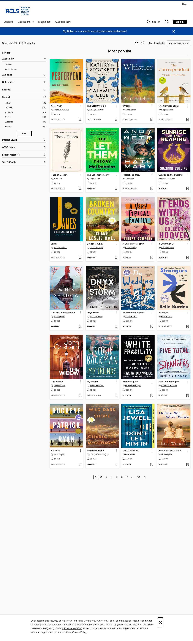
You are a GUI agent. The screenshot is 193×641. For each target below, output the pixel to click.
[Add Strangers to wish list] (187, 327)
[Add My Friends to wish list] (116, 396)
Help (184, 4)
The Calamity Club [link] (96, 106)
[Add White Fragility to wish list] (151, 396)
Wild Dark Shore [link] (95, 450)
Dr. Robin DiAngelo (133, 385)
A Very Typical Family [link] (133, 244)
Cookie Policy (79, 632)
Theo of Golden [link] (59, 175)
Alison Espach (131, 316)
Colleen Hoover (167, 247)
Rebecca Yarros (96, 316)
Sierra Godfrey (131, 247)
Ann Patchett (130, 110)
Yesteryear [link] (56, 106)
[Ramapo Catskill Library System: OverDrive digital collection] (18, 10)
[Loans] (166, 22)
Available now (11, 69)
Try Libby (68, 31)
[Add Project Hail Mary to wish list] (151, 189)
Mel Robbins (95, 179)
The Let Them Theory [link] (98, 175)
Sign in (180, 22)
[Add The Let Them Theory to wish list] (116, 189)
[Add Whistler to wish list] (151, 120)
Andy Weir (129, 179)
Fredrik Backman (97, 385)
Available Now (63, 22)
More (24, 133)
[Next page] (145, 477)
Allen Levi (58, 179)
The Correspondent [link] (169, 106)
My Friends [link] (92, 381)
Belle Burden (166, 316)
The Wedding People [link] (133, 312)
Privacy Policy (107, 620)
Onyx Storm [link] (93, 312)
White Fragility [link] (130, 381)
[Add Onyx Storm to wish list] (116, 327)
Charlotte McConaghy (99, 454)
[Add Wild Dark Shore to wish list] (116, 465)
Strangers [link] (163, 312)
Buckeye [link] (55, 450)
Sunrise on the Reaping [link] (171, 175)
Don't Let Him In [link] (131, 450)
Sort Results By (157, 43)
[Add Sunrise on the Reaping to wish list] (187, 189)
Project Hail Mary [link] (131, 175)
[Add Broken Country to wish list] (116, 258)
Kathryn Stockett (97, 110)
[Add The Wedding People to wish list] (151, 327)
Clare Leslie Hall (96, 247)
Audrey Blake (59, 316)
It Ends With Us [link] (166, 244)
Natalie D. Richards (169, 385)
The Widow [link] (57, 381)
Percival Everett (60, 247)
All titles (8, 64)
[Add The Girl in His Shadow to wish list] (80, 327)
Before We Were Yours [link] (170, 450)
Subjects (8, 22)
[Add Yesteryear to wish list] (80, 120)
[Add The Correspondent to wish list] (187, 120)
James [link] (54, 244)
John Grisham (59, 385)
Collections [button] (25, 22)
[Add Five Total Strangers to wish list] (187, 396)
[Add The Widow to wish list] (80, 396)
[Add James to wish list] (80, 258)
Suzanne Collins (168, 179)
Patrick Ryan (59, 454)
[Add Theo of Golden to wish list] (80, 189)
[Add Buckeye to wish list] (80, 465)
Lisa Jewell (130, 454)
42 (138, 477)
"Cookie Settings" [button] (72, 628)
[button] (153, 22)
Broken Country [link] (95, 244)
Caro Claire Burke (61, 110)
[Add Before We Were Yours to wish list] (187, 465)
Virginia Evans (167, 110)
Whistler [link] (127, 106)
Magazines (44, 22)
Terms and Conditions (83, 620)
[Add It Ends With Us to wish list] (187, 258)
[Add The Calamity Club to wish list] (116, 120)
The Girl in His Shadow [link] (63, 312)
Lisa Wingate (166, 454)
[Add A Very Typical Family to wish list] (151, 258)
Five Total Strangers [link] (169, 381)
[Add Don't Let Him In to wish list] (151, 465)
